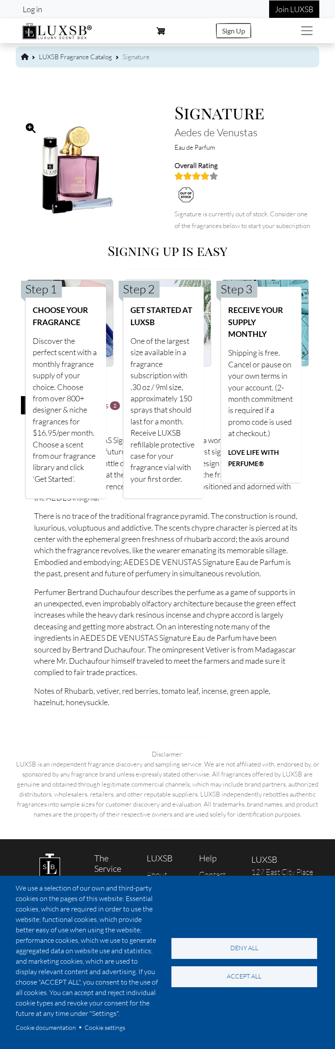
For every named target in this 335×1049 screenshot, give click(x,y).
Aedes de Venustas (215, 132)
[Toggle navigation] (306, 31)
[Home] (57, 29)
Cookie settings (105, 1027)
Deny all (244, 947)
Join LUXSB (294, 9)
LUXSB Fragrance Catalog (75, 57)
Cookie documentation (46, 1027)
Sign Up (233, 31)
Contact (212, 874)
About (157, 874)
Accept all (244, 976)
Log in (32, 9)
